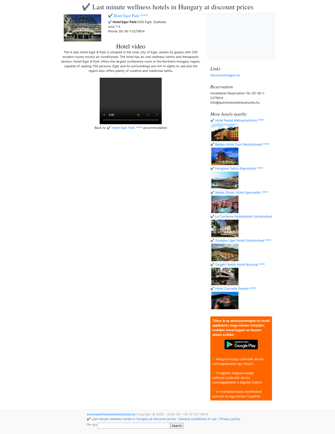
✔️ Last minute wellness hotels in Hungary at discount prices (167, 6)
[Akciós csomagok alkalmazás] (241, 344)
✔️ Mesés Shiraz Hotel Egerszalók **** (239, 192)
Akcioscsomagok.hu (225, 75)
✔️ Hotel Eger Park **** (128, 15)
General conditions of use (198, 419)
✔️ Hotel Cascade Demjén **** (233, 288)
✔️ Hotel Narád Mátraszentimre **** (237, 120)
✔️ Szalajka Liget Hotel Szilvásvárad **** (240, 240)
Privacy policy (229, 419)
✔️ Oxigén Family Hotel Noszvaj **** (237, 264)
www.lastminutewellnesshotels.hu (111, 414)
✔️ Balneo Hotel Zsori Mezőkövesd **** (239, 144)
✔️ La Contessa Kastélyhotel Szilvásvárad (241, 216)
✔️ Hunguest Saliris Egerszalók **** (236, 168)
